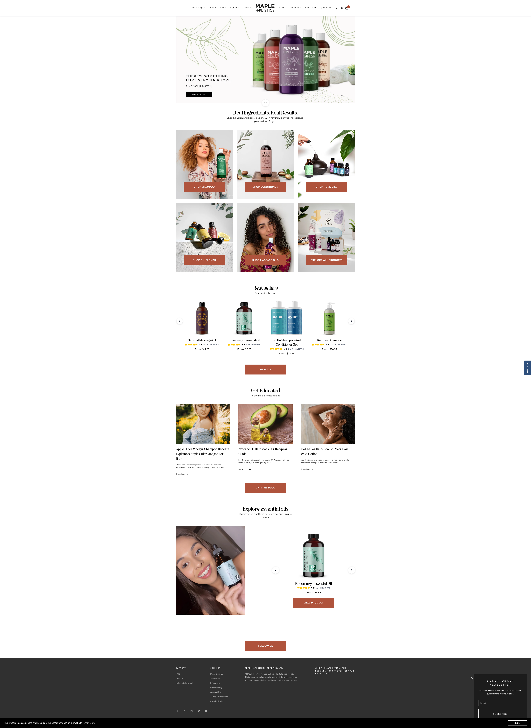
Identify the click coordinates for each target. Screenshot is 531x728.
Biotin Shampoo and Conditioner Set (287, 342)
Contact (179, 678)
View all (265, 369)
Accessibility (215, 692)
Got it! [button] (517, 723)
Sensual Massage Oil (202, 340)
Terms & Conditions (219, 696)
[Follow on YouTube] (206, 710)
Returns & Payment (184, 683)
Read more (182, 474)
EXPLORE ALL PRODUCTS (327, 260)
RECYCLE (296, 8)
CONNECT (326, 8)
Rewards (311, 8)
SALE (223, 8)
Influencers (215, 683)
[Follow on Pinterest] (198, 710)
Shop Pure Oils (326, 187)
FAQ (178, 673)
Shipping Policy (216, 701)
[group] (265, 59)
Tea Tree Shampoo (329, 340)
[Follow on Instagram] (191, 710)
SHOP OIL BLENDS (204, 260)
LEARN (282, 8)
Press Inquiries (216, 673)
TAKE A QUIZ (199, 8)
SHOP (213, 8)
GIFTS (248, 8)
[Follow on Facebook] (177, 710)
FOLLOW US (265, 645)
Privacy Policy (216, 687)
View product (314, 602)
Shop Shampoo (204, 187)
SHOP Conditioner (265, 187)
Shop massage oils (265, 260)
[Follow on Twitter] (184, 710)
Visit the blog (265, 487)
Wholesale (215, 678)
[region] (265, 59)
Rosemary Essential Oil (244, 340)
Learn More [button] (89, 723)
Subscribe (500, 714)
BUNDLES (235, 8)
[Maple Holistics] (265, 8)
